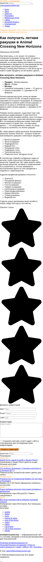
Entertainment (10, 24)
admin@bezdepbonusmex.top (18, 551)
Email (3, 413)
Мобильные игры (12, 18)
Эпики (7, 26)
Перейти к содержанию (10, 1)
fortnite (7, 531)
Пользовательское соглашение (13, 545)
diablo (7, 514)
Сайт (2, 418)
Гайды (7, 20)
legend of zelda (11, 518)
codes (7, 522)
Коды (7, 9)
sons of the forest (11, 520)
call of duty (9, 527)
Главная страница (7, 30)
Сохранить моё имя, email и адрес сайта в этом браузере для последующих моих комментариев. (19, 443)
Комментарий (6, 422)
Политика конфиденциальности (13, 543)
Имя (2, 409)
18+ (31, 547)
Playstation (9, 16)
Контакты (38, 547)
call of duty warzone (13, 529)
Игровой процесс (12, 22)
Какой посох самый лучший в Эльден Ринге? (19, 460)
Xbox (7, 12)
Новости (8, 14)
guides (7, 512)
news (7, 516)
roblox (7, 524)
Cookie (18, 547)
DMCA (25, 547)
